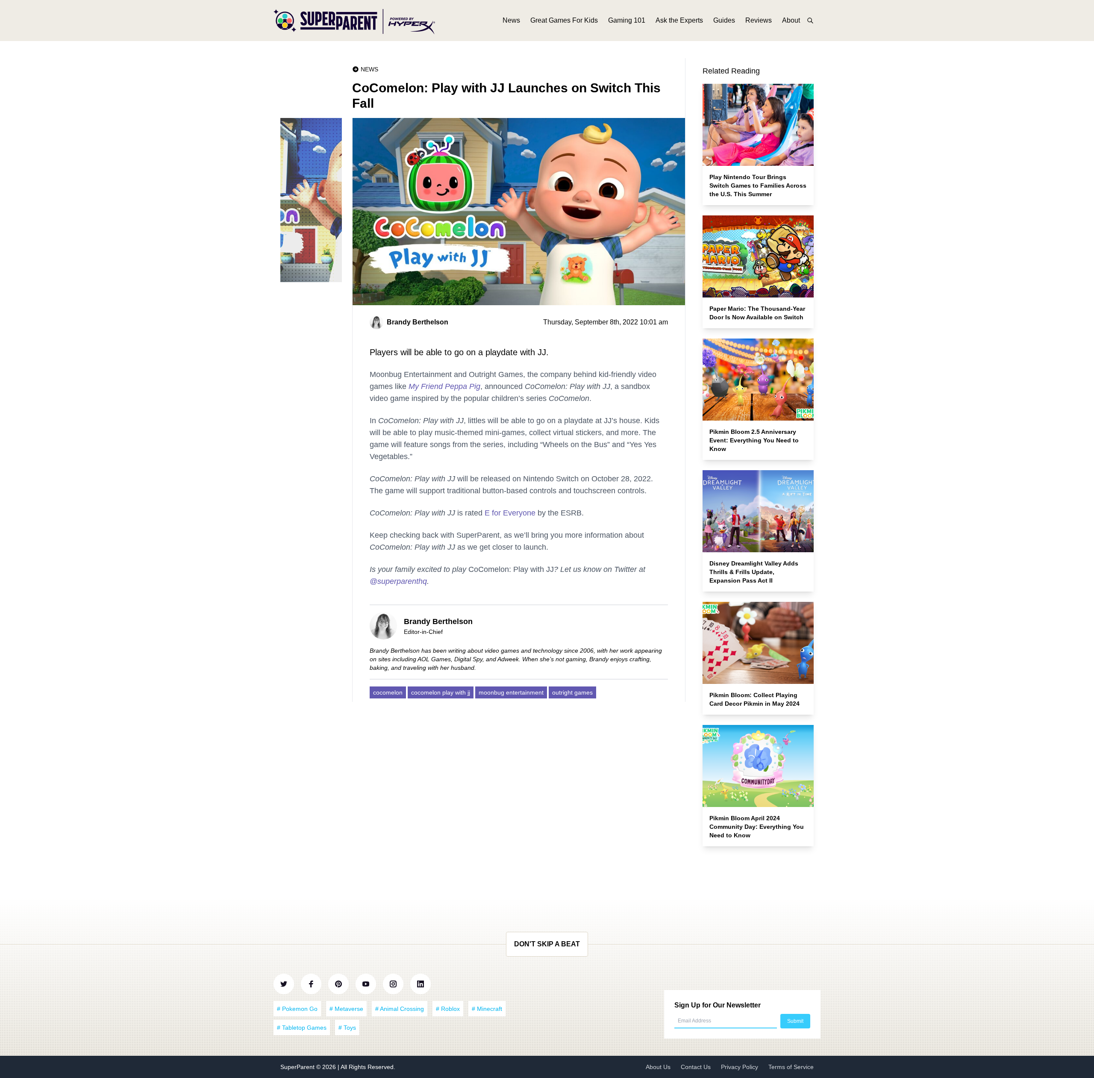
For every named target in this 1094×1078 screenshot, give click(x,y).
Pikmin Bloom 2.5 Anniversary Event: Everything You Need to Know (754, 440)
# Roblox (448, 1008)
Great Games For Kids (564, 20)
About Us (658, 1066)
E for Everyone (510, 513)
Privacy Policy (739, 1066)
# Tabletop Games (301, 1027)
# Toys (347, 1027)
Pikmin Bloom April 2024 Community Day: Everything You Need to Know (756, 827)
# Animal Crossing (399, 1008)
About (791, 20)
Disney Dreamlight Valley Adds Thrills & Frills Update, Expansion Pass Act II (753, 572)
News (511, 20)
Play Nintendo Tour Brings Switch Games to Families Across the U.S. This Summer (757, 185)
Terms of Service (791, 1066)
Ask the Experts (679, 20)
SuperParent (298, 1066)
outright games (572, 692)
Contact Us (696, 1066)
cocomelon (388, 692)
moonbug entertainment (511, 692)
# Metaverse (346, 1008)
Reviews (758, 20)
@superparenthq (398, 581)
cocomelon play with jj (440, 692)
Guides (724, 20)
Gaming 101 (626, 20)
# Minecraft (487, 1008)
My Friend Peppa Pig (444, 386)
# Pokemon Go (297, 1008)
